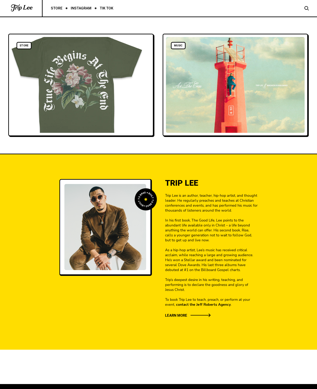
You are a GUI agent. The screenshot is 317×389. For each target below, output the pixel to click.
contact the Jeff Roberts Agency (203, 304)
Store (24, 46)
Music (178, 46)
